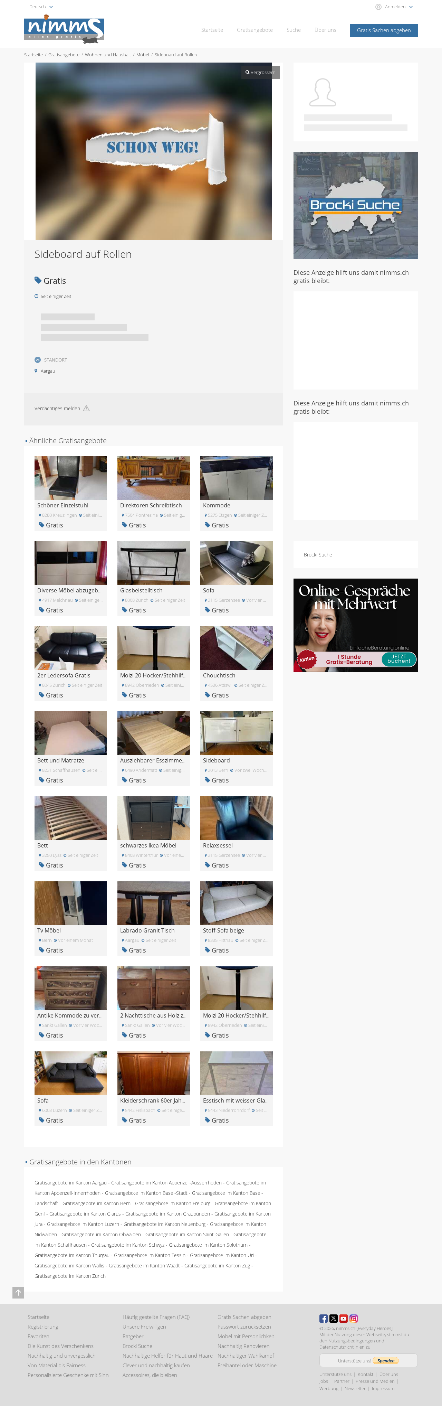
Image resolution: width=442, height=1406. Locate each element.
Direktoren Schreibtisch (151, 505)
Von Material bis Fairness (57, 1365)
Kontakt (365, 1374)
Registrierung (43, 1326)
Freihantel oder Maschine (247, 1365)
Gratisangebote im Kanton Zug (217, 1265)
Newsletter (355, 1388)
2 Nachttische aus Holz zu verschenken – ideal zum (185, 1015)
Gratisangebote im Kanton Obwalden (101, 1234)
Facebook (323, 1318)
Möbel (142, 54)
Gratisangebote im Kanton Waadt (144, 1265)
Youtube (343, 1318)
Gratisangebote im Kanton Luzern (83, 1224)
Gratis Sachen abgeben (384, 30)
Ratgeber (133, 1336)
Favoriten (38, 1336)
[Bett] (71, 817)
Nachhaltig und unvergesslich (62, 1355)
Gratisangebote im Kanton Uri (222, 1255)
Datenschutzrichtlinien (342, 1347)
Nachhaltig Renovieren (244, 1345)
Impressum (383, 1388)
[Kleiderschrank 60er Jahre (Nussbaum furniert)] (153, 1072)
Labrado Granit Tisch (147, 930)
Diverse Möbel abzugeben (71, 590)
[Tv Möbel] (71, 902)
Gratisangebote (255, 29)
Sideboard (216, 760)
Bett (42, 845)
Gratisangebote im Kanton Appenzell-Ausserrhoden (166, 1182)
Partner (341, 1381)
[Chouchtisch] (236, 647)
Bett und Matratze (60, 760)
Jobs (323, 1381)
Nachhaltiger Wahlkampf (246, 1355)
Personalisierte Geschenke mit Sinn (68, 1374)
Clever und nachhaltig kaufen (156, 1365)
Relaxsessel (218, 845)
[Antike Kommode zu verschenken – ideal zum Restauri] (71, 987)
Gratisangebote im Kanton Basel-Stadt (146, 1193)
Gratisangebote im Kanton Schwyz (127, 1244)
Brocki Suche (318, 554)
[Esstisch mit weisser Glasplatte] (236, 1072)
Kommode (216, 505)
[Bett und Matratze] (71, 732)
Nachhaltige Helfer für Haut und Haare (168, 1355)
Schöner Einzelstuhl (62, 505)
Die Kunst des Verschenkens (61, 1345)
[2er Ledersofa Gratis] (71, 647)
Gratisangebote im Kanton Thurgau (72, 1255)
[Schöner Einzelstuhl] (71, 477)
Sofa (208, 590)
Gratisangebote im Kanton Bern (97, 1203)
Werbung (328, 1388)
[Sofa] (236, 562)
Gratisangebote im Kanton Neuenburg (164, 1224)
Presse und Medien (375, 1381)
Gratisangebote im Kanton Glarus (85, 1213)
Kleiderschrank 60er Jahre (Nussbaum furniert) (181, 1100)
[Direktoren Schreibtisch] (153, 477)
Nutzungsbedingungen (351, 1341)
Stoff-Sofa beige (223, 930)
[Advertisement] (356, 339)
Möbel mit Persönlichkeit (246, 1336)
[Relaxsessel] (236, 817)
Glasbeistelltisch (141, 590)
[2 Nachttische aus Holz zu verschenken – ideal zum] (153, 987)
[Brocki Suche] (356, 204)
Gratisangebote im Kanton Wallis (69, 1265)
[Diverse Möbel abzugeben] (71, 562)
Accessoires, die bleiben (150, 1374)
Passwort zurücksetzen (244, 1326)
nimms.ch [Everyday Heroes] (364, 1328)
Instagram (353, 1318)
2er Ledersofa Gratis (63, 675)
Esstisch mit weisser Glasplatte (243, 1100)
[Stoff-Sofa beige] (236, 902)
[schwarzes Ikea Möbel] (153, 817)
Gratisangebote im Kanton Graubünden (167, 1213)
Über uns (325, 29)
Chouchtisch (219, 675)
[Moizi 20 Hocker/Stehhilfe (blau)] (153, 647)
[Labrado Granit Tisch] (153, 902)
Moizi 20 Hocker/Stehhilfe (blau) (161, 675)
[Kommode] (236, 477)
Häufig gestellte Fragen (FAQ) (156, 1316)
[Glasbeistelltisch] (153, 562)
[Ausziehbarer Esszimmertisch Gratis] (153, 732)
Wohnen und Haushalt (108, 54)
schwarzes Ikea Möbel (148, 845)
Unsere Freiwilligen (144, 1326)
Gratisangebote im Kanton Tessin (149, 1255)
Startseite (212, 29)
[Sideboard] (236, 732)
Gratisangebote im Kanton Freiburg (172, 1203)
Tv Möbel (49, 930)
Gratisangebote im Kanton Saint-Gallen (187, 1234)
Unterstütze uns (335, 1374)
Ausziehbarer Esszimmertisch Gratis (167, 760)
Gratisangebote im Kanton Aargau (71, 1182)
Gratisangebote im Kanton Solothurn (208, 1244)
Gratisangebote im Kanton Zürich (70, 1276)
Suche (294, 29)
